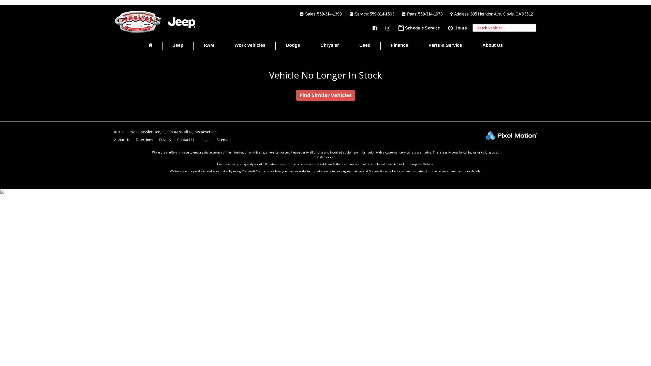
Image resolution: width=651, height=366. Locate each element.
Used (365, 45)
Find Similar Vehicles (326, 95)
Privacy (165, 139)
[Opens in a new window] (375, 28)
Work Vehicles (249, 45)
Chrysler (329, 45)
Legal (206, 139)
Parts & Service (445, 45)
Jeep (178, 45)
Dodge (293, 45)
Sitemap (224, 139)
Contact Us (186, 139)
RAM (209, 45)
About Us (492, 45)
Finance (399, 45)
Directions (144, 139)
